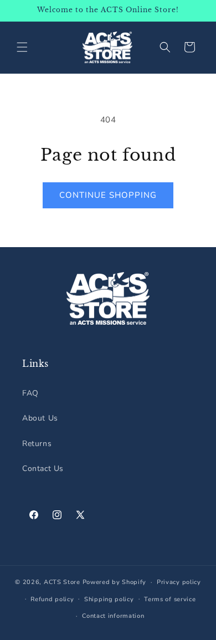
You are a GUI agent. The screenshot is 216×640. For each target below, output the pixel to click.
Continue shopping (108, 195)
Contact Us (43, 468)
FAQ (30, 393)
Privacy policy (179, 582)
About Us (40, 418)
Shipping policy (109, 599)
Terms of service (170, 599)
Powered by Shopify (115, 582)
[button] (22, 47)
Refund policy (52, 599)
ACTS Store (62, 582)
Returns (37, 443)
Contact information (113, 616)
